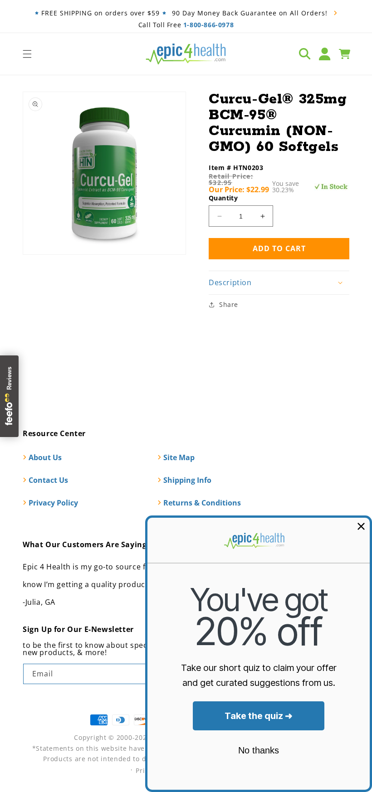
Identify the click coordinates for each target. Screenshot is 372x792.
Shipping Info (187, 480)
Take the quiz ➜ (259, 715)
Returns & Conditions (202, 503)
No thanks (258, 750)
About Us (45, 457)
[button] (27, 54)
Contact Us (48, 480)
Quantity (223, 198)
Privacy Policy (53, 503)
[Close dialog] (361, 526)
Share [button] (228, 304)
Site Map (179, 457)
